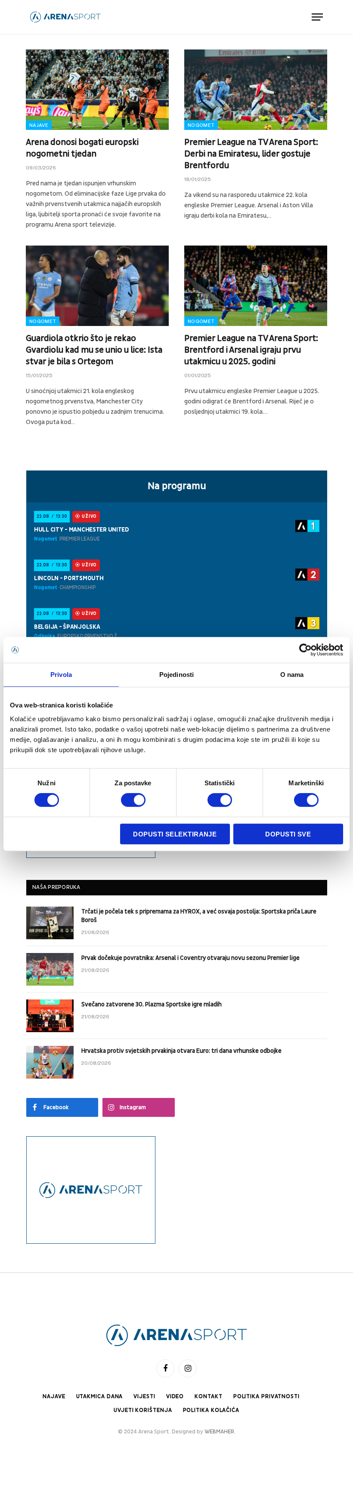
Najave (38, 125)
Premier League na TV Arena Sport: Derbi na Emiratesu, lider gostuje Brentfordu (251, 154)
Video (175, 1396)
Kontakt (208, 1396)
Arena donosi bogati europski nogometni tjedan (82, 148)
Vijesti (144, 1396)
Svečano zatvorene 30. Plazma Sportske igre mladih (151, 1004)
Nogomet (201, 125)
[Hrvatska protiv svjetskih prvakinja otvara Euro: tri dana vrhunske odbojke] (50, 1062)
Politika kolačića (211, 1410)
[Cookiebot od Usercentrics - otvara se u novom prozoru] (305, 649)
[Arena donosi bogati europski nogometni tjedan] (97, 89)
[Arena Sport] (65, 17)
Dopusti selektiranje (175, 834)
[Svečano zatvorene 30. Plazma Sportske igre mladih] (50, 1015)
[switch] (133, 800)
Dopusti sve (288, 834)
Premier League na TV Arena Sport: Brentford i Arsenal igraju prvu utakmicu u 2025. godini (251, 350)
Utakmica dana (99, 1396)
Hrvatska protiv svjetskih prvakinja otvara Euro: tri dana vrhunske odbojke (181, 1051)
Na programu (177, 486)
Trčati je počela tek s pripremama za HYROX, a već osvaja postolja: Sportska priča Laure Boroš (198, 916)
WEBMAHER (219, 1431)
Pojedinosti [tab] (176, 674)
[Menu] (317, 17)
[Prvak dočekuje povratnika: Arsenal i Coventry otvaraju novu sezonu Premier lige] (50, 969)
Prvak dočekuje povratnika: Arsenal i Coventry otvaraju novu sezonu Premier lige (190, 958)
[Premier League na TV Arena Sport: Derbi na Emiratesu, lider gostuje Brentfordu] (255, 89)
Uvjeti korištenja (143, 1410)
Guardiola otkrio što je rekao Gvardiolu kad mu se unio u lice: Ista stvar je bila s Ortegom (94, 350)
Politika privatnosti (266, 1396)
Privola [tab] (61, 674)
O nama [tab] (292, 674)
